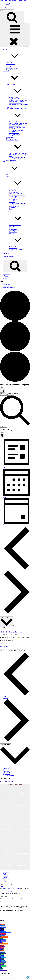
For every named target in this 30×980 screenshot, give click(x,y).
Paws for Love (12, 227)
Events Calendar (13, 248)
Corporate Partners (13, 196)
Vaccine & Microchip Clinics (16, 130)
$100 (10, 781)
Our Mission (9, 62)
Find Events (3, 426)
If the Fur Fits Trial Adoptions (16, 101)
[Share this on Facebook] (0, 915)
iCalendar (5, 769)
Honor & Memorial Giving (15, 193)
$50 (8, 781)
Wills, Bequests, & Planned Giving (17, 195)
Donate (5, 278)
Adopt (7, 174)
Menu (26, 46)
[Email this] (3, 915)
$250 (13, 781)
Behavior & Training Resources (17, 128)
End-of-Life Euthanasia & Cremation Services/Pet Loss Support (18, 124)
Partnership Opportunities (15, 249)
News (7, 65)
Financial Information (11, 66)
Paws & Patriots (13, 229)
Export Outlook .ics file (8, 775)
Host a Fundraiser (13, 199)
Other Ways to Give (14, 206)
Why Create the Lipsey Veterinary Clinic (19, 153)
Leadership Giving (13, 192)
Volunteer (5, 276)
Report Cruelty (6, 3)
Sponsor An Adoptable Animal (16, 105)
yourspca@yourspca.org (6, 891)
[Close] (0, 923)
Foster (7, 210)
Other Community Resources (16, 135)
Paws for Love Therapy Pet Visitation (15, 158)
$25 (3, 781)
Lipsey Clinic (6, 274)
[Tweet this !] (1, 915)
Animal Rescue (10, 107)
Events (4, 881)
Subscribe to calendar (5, 744)
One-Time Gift (12, 191)
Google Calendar (7, 768)
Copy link (16, 977)
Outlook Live (6, 772)
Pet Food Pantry (13, 131)
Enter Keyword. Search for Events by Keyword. (12, 393)
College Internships (14, 230)
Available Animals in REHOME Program (19, 104)
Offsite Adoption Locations (15, 103)
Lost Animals (6, 4)
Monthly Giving (13, 189)
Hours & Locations (7, 6)
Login (4, 7)
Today (1, 615)
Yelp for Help (12, 202)
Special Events (12, 246)
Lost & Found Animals (14, 126)
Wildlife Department (11, 160)
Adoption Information (14, 98)
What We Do (6, 873)
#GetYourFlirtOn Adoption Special (11, 632)
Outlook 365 (6, 771)
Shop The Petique (10, 250)
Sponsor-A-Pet (12, 197)
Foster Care (9, 138)
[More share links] (4, 915)
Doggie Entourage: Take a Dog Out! (18, 100)
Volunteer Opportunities (15, 225)
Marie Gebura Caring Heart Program (18, 157)
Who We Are (6, 872)
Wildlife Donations (13, 204)
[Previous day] (16, 569)
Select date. (16, 625)
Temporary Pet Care (14, 133)
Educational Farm (10, 137)
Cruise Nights (4, 646)
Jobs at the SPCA (10, 69)
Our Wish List (12, 200)
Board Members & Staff (12, 68)
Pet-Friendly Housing (14, 134)
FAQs (10, 209)
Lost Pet (5, 880)
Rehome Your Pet (13, 122)
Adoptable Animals (14, 97)
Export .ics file (6, 774)
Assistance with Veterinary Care (17, 127)
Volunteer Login (13, 232)
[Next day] (16, 613)
